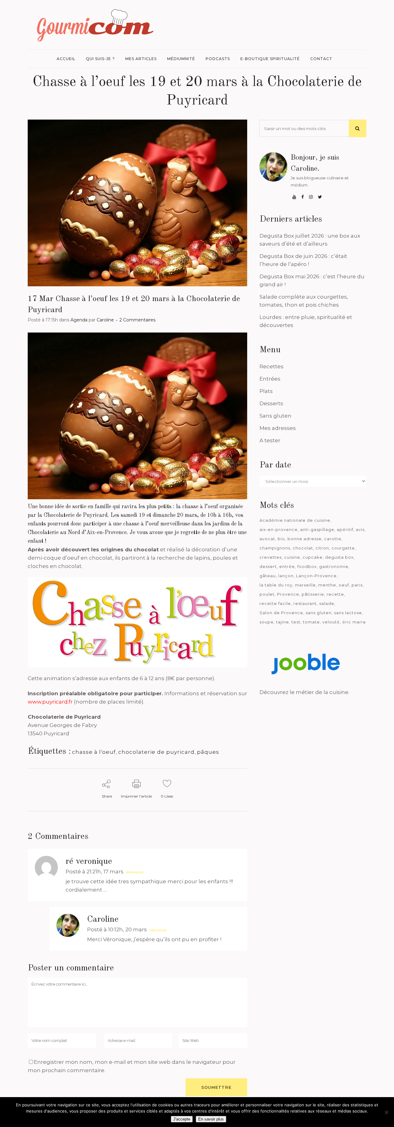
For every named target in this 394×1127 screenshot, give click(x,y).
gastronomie (333, 566)
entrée (287, 566)
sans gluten (319, 612)
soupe (266, 621)
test (295, 621)
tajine (282, 621)
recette (335, 594)
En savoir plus (211, 1119)
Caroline (105, 320)
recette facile (275, 603)
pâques (208, 752)
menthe (327, 584)
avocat (267, 538)
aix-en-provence (278, 529)
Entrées (269, 379)
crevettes (270, 557)
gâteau (267, 575)
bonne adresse (304, 538)
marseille (305, 584)
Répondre (134, 872)
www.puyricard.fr (50, 702)
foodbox (307, 566)
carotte (332, 538)
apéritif (345, 529)
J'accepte (181, 1119)
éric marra (354, 621)
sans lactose (348, 612)
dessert (268, 566)
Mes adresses (277, 428)
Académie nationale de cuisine (294, 520)
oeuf (344, 584)
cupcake (313, 557)
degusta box (339, 557)
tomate (311, 621)
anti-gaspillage (317, 529)
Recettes (271, 366)
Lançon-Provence (316, 575)
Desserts (271, 403)
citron (322, 547)
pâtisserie (313, 594)
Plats (266, 391)
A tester (269, 440)
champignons (274, 547)
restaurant (305, 603)
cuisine (292, 557)
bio (281, 538)
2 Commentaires (137, 320)
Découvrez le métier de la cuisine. (304, 692)
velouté (331, 621)
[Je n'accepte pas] (386, 1112)
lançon (286, 575)
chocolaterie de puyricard (156, 752)
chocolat (303, 547)
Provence (288, 594)
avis (360, 529)
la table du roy (275, 584)
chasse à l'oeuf (94, 752)
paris (357, 584)
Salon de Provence (281, 612)
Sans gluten (275, 416)
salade (326, 603)
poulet (267, 594)
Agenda (78, 320)
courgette (343, 547)
